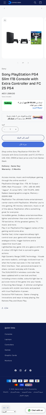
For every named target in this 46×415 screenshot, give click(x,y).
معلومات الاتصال (24, 395)
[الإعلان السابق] (4, 8)
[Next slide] (28, 62)
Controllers (9, 345)
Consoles (8, 334)
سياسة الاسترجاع (15, 392)
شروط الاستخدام (38, 392)
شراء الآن (23, 144)
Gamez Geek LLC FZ (21, 389)
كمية (3, 125)
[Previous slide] (17, 62)
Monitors (8, 361)
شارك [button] (6, 308)
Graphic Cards (11, 355)
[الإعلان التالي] (41, 8)
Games (7, 350)
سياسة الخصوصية (26, 392)
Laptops (8, 339)
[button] (4, 2)
